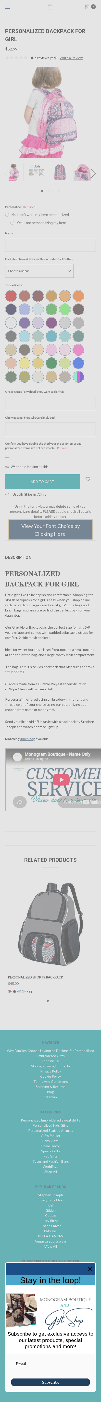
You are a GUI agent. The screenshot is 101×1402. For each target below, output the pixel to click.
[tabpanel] (16, 172)
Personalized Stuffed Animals (50, 1130)
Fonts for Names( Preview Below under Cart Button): (39, 259)
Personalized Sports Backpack (35, 977)
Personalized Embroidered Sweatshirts (50, 1120)
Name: (9, 233)
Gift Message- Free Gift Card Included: (30, 417)
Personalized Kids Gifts (50, 1125)
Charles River (50, 1226)
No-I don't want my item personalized (40, 215)
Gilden (51, 1210)
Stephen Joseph (50, 1195)
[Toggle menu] (6, 6)
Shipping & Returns (50, 1087)
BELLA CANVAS (50, 1236)
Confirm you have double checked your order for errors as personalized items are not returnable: (43, 446)
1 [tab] (42, 191)
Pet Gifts (50, 1156)
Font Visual (50, 1061)
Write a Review (71, 58)
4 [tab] (59, 191)
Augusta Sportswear (50, 1241)
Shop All (50, 1172)
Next (93, 173)
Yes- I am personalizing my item (41, 223)
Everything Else (51, 1200)
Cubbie (50, 1215)
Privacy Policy (50, 1071)
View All (50, 1246)
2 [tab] (48, 191)
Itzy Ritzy (50, 1221)
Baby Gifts (50, 1141)
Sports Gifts (50, 1151)
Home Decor (50, 1146)
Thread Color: (14, 285)
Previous (6, 173)
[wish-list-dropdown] (88, 479)
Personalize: (20, 207)
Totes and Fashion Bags (50, 1161)
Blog (50, 1092)
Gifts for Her (50, 1136)
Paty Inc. (50, 1231)
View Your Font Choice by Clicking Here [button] (50, 530)
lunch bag (27, 739)
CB (50, 1205)
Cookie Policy (50, 1076)
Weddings (50, 1166)
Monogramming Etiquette (50, 1066)
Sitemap (50, 1097)
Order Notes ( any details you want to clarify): (34, 391)
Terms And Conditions (50, 1081)
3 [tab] (53, 191)
